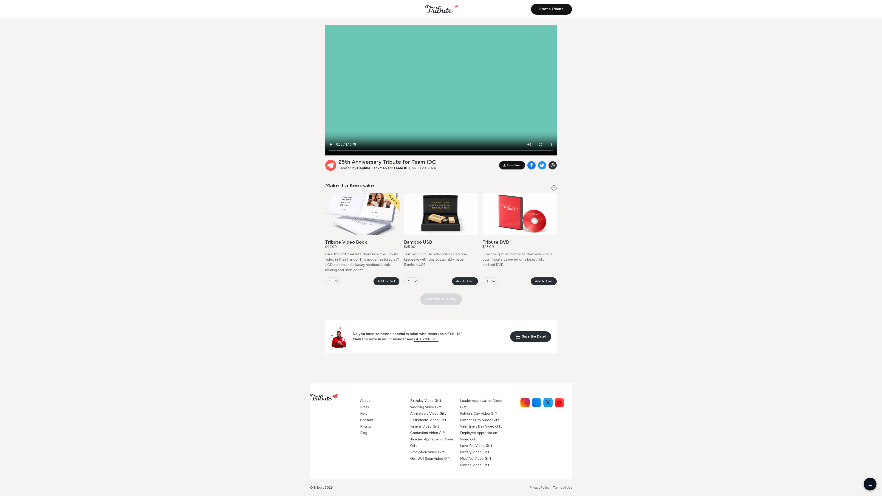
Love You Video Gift (476, 446)
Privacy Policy (539, 488)
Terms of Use (562, 488)
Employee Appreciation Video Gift (478, 436)
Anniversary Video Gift (428, 413)
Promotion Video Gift (427, 452)
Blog (363, 433)
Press (364, 407)
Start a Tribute (551, 9)
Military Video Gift (474, 452)
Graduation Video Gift (428, 433)
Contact (366, 420)
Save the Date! (534, 336)
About (365, 401)
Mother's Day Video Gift (479, 420)
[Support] (870, 484)
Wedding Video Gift (426, 407)
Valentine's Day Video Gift (481, 426)
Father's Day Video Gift (479, 413)
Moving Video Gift (474, 465)
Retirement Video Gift (428, 420)
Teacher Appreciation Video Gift (432, 442)
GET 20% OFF (426, 339)
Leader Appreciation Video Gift (481, 404)
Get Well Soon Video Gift (430, 459)
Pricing (365, 426)
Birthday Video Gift (425, 401)
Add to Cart (386, 281)
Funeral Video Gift (424, 426)
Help (364, 413)
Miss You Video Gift (475, 459)
